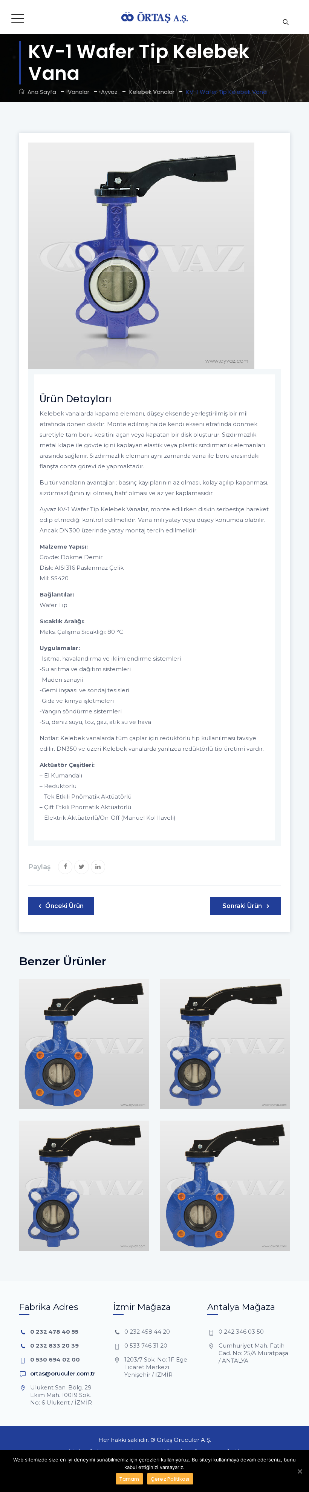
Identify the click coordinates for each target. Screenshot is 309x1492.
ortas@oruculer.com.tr (62, 1373)
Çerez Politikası (170, 1479)
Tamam (129, 1479)
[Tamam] (299, 1471)
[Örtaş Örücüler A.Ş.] (154, 17)
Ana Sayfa (40, 92)
